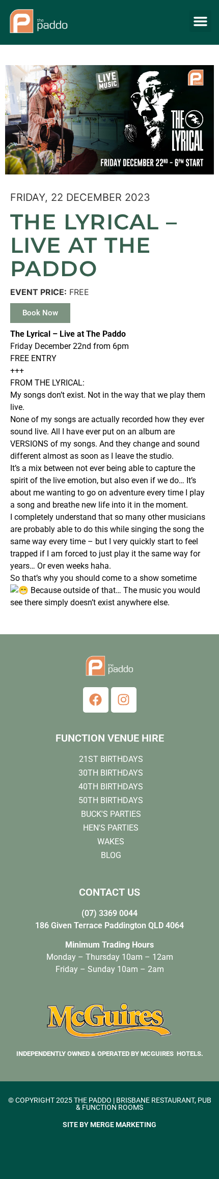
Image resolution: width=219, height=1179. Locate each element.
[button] (200, 21)
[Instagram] (123, 700)
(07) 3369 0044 (109, 913)
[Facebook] (95, 700)
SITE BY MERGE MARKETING (109, 1125)
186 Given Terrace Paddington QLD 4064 (109, 925)
